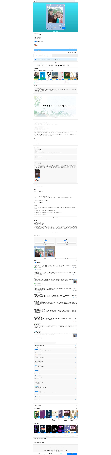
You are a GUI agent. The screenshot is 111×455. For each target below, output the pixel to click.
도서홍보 (65, 450)
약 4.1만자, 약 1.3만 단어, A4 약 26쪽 (43, 200)
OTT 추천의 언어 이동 (36, 430)
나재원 (39, 37)
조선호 (35, 37)
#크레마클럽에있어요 (36, 70)
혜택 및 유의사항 (45, 244)
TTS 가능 (40, 195)
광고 (66, 450)
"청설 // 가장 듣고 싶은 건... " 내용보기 (55, 334)
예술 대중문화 (38, 186)
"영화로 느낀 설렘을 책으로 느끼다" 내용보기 (55, 295)
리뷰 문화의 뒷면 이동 (42, 430)
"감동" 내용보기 (55, 288)
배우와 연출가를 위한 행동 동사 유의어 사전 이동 (73, 415)
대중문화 (42, 186)
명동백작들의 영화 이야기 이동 (67, 415)
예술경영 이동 (49, 415)
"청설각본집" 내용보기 (55, 280)
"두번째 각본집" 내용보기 (55, 272)
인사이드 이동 (37, 176)
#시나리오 (49, 70)
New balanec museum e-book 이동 (55, 431)
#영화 (41, 70)
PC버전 (56, 450)
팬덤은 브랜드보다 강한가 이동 (61, 430)
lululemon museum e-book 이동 (49, 431)
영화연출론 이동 (36, 416)
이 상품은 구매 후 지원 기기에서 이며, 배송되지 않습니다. (48, 59)
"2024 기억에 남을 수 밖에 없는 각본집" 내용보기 (55, 311)
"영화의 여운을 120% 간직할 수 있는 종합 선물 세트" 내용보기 (55, 265)
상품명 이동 (36, 77)
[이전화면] (34, 1)
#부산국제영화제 (44, 70)
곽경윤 (37, 37)
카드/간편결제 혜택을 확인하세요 (72, 52)
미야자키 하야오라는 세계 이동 (55, 416)
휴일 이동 (61, 415)
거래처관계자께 (61, 450)
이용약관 (45, 450)
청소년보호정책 (52, 450)
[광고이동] (74, 1)
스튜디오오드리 (36, 38)
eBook (35, 186)
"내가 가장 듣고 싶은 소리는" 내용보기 (55, 318)
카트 (77, 1)
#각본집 (52, 70)
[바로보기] (39, 251)
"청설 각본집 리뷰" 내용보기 (55, 326)
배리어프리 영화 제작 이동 (67, 430)
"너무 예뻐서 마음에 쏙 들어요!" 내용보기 (55, 303)
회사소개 (58, 450)
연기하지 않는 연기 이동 (42, 415)
